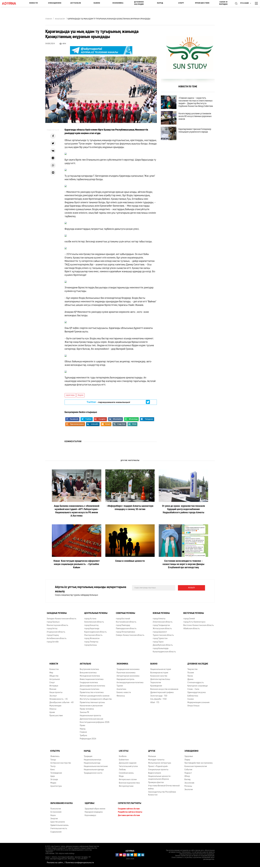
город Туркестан (160, 639)
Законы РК (84, 712)
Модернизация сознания (198, 703)
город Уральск (53, 622)
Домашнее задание (127, 763)
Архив (52, 712)
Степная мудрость (195, 683)
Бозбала (122, 756)
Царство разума (57, 822)
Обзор (187, 776)
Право (82, 726)
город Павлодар (123, 625)
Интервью (53, 686)
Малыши (152, 756)
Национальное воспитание (96, 766)
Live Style (124, 751)
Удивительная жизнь (59, 825)
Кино (52, 770)
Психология (55, 809)
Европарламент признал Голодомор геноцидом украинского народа (194, 130)
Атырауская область (56, 632)
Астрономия (55, 812)
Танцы (53, 760)
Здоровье (188, 756)
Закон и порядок (223, 3)
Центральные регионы (95, 613)
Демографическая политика (92, 686)
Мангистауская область (57, 625)
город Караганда (91, 629)
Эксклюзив (189, 783)
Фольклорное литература (159, 763)
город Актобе (53, 642)
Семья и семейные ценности (130, 561)
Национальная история (160, 669)
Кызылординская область (164, 652)
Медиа (53, 783)
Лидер (187, 760)
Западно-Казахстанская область (61, 619)
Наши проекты (55, 693)
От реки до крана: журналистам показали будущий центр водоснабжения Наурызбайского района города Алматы (183, 509)
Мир (51, 673)
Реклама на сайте (55, 863)
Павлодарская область (126, 629)
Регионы (188, 786)
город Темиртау (91, 642)
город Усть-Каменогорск (194, 622)
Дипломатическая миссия (91, 719)
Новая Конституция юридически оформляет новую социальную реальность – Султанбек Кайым (76, 564)
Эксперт (53, 696)
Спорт (181, 3)
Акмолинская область (94, 622)
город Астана (90, 619)
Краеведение (156, 686)
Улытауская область (93, 635)
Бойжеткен (124, 760)
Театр (53, 766)
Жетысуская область (162, 629)
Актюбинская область (56, 639)
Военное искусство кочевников (164, 689)
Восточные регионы (193, 613)
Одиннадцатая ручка (196, 693)
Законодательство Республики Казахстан (162, 793)
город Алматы (159, 619)
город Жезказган (92, 639)
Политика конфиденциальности (79, 863)
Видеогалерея (154, 773)
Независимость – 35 (58, 699)
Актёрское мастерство (60, 763)
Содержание (56, 832)
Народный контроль (125, 679)
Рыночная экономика (126, 673)
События (188, 770)
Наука (53, 815)
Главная (48, 19)
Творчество (192, 669)
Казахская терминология (195, 766)
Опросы (52, 709)
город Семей (189, 619)
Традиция (88, 756)
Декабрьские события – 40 (61, 703)
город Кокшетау (91, 625)
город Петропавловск (125, 632)
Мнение (52, 689)
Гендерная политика (89, 683)
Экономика (117, 3)
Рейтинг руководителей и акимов (94, 696)
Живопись (54, 756)
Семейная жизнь (126, 773)
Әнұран (80, 395)
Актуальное (54, 679)
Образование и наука (61, 803)
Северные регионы (125, 613)
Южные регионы (161, 613)
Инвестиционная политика (91, 679)
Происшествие (202, 3)
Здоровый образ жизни (95, 809)
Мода (121, 776)
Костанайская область (126, 622)
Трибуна (83, 736)
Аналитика (121, 689)
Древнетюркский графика (162, 693)
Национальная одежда (94, 770)
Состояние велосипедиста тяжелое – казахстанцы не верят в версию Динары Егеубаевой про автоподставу (183, 564)
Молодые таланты (156, 760)
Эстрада (54, 780)
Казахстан (54, 669)
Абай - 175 (154, 703)
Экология (188, 790)
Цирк (52, 776)
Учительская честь (58, 829)
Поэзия (190, 673)
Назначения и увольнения (91, 706)
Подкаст (188, 773)
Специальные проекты (158, 770)
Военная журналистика (129, 783)
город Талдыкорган (161, 625)
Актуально (75, 3)
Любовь (122, 770)
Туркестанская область (163, 635)
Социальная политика (89, 689)
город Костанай (123, 619)
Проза (190, 676)
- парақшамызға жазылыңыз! (108, 402)
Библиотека (192, 696)
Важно (97, 3)
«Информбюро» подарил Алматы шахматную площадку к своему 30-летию (130, 508)
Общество (53, 676)
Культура (55, 751)
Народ (160, 3)
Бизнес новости (124, 693)
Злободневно (54, 3)
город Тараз (158, 642)
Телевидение (56, 773)
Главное (83, 732)
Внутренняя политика (89, 669)
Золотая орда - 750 (158, 696)
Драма (190, 679)
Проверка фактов (156, 783)
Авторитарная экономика (128, 676)
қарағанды (70, 395)
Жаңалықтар (60, 19)
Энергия (54, 819)
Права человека (87, 709)
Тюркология (155, 683)
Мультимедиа (55, 706)
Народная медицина (94, 812)
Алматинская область (162, 622)
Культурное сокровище (197, 686)
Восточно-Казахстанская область (198, 625)
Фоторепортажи (126, 786)
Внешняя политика (88, 673)
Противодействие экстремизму (198, 763)
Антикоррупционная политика (130, 683)
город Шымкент (160, 632)
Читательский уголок (128, 766)
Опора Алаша (193, 706)
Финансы (121, 696)
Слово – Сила (193, 689)
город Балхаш (90, 645)
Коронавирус (90, 815)
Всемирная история (159, 673)
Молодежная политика (90, 676)
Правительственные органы (92, 703)
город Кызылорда (160, 649)
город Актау (52, 629)
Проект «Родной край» (158, 766)
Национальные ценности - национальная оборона (159, 777)
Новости (33, 3)
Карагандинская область (95, 632)
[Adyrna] (10, 3)
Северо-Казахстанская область (130, 635)
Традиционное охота (93, 773)
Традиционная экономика (128, 669)
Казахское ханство (158, 676)
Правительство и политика (92, 693)
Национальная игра (92, 760)
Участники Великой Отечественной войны (164, 787)
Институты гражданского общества (96, 699)
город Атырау (53, 635)
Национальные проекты (90, 716)
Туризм (120, 686)
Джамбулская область (163, 645)
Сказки (190, 699)
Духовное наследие (139, 3)
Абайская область (191, 629)
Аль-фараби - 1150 (158, 699)
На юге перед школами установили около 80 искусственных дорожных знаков (195, 116)
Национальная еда (92, 763)
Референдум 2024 (88, 739)
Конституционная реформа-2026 (94, 722)
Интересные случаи (128, 780)
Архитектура (56, 786)
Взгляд (187, 780)
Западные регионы (57, 613)
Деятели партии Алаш (160, 679)
